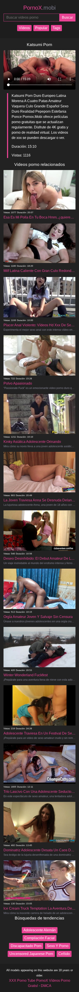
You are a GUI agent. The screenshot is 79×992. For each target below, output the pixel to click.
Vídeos (24, 28)
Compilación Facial (39, 938)
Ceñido (64, 954)
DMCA (46, 986)
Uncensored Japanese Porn (31, 954)
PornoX (39, 8)
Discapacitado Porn (26, 946)
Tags (56, 28)
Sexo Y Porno (57, 946)
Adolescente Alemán (39, 930)
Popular (41, 28)
